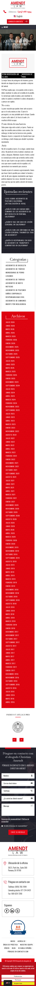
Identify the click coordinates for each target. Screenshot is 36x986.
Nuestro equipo (26, 944)
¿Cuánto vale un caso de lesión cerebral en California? (18, 223)
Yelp (17, 911)
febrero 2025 (11, 375)
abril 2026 (10, 332)
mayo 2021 (10, 487)
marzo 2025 (11, 371)
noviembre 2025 (12, 350)
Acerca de (21, 941)
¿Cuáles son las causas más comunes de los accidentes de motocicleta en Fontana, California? (18, 213)
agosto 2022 (11, 435)
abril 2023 (10, 420)
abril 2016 (10, 702)
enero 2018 (10, 628)
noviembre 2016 (12, 677)
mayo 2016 (10, 698)
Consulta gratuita (15, 21)
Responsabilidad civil (15, 297)
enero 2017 (10, 670)
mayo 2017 (10, 656)
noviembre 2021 (12, 466)
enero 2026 (10, 343)
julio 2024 (10, 389)
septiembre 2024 (13, 385)
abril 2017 (10, 660)
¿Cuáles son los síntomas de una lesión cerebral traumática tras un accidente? (19, 232)
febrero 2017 (11, 667)
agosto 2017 (11, 646)
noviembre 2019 (12, 551)
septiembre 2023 (13, 410)
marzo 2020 (11, 537)
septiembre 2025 (13, 357)
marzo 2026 (11, 336)
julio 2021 (10, 480)
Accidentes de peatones (16, 290)
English (19, 16)
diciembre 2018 (12, 589)
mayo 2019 (10, 572)
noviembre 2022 (12, 431)
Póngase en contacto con (18, 951)
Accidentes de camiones (16, 300)
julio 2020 (10, 522)
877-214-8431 (26, 890)
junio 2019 (10, 568)
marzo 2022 (11, 452)
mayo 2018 (10, 614)
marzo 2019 (11, 579)
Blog (14, 948)
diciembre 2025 (12, 347)
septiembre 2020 (13, 515)
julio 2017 (10, 649)
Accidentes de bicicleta (16, 265)
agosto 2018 (11, 603)
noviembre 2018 (12, 593)
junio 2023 (10, 417)
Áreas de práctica (10, 944)
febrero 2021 (11, 498)
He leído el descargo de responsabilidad (16, 826)
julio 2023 (10, 413)
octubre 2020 (12, 512)
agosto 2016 (11, 688)
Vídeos (6, 948)
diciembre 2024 (12, 382)
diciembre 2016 (12, 674)
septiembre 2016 (13, 684)
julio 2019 (10, 565)
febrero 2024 (11, 403)
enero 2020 (10, 544)
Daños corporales (14, 293)
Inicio (12, 941)
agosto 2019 (11, 561)
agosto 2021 (11, 477)
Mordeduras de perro (15, 272)
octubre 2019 (11, 554)
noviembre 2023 (12, 406)
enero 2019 (10, 586)
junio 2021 (10, 484)
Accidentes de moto (14, 283)
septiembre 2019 (13, 558)
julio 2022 (10, 438)
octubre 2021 (11, 470)
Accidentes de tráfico (15, 269)
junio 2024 (10, 392)
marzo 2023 (11, 424)
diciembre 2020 (12, 505)
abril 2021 (10, 491)
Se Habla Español (25, 948)
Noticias (9, 286)
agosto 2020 (11, 519)
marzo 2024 (11, 399)
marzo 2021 (10, 494)
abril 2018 (10, 617)
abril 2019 (10, 575)
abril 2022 (10, 449)
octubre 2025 (11, 354)
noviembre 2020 (12, 508)
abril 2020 (10, 533)
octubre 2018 (11, 596)
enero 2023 (10, 427)
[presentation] (14, 740)
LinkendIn (12, 911)
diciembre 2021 (12, 463)
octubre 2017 (11, 639)
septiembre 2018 (13, 600)
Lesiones (9, 276)
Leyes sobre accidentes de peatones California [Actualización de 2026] (16, 201)
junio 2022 (10, 442)
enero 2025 (10, 378)
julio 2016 (10, 691)
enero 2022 (10, 459)
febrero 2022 (11, 456)
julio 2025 (10, 361)
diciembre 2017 (12, 631)
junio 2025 (10, 364)
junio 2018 (10, 610)
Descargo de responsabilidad (11, 819)
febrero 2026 (11, 339)
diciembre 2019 (12, 547)
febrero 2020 (11, 540)
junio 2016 (10, 695)
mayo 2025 (10, 368)
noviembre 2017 (12, 635)
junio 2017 (10, 653)
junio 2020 (10, 526)
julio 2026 (10, 322)
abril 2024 (10, 396)
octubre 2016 (11, 681)
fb (6, 911)
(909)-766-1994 (24, 11)
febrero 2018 (11, 624)
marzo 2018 (11, 621)
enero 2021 (10, 501)
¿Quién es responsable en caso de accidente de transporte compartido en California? (18, 243)
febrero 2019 (11, 582)
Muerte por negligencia (16, 304)
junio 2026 (10, 325)
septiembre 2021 (13, 473)
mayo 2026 (10, 329)
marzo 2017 (10, 663)
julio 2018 (10, 607)
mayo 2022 (10, 445)
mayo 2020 (10, 529)
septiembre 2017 (13, 642)
